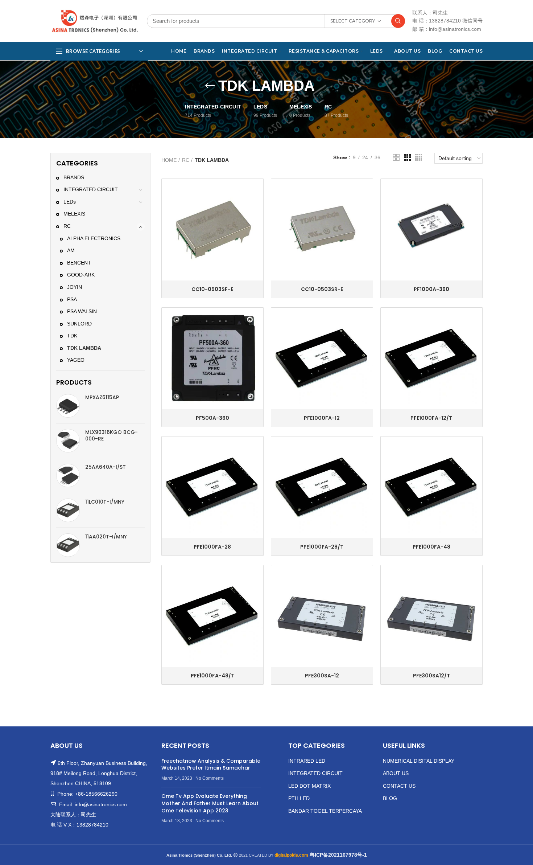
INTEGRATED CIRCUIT (90, 189)
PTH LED (299, 798)
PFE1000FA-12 (322, 418)
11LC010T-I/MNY (104, 502)
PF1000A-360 (431, 289)
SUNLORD (79, 324)
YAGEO (75, 360)
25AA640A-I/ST (105, 467)
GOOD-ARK (81, 275)
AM (71, 250)
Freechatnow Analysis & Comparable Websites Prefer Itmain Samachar (210, 764)
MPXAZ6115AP (102, 397)
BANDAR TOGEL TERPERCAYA (325, 811)
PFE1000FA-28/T (321, 547)
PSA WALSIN (82, 311)
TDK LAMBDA (84, 348)
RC (67, 226)
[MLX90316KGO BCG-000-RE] (68, 440)
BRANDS (73, 177)
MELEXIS (74, 214)
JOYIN (74, 287)
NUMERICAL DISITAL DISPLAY (418, 761)
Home (169, 160)
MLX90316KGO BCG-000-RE (111, 435)
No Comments (209, 778)
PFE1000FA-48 (431, 547)
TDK (72, 336)
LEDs (69, 202)
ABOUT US (396, 773)
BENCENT (79, 263)
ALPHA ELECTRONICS (93, 238)
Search (398, 21)
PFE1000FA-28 (212, 547)
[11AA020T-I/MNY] (68, 545)
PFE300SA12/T (431, 675)
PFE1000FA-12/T (431, 418)
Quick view (258, 191)
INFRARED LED (306, 761)
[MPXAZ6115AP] (68, 406)
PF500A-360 (212, 418)
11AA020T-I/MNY (106, 536)
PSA (72, 299)
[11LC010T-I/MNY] (68, 510)
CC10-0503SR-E (322, 289)
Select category (352, 21)
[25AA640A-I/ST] (68, 475)
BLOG (390, 798)
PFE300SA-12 (322, 675)
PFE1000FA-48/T (212, 675)
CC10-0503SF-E (212, 289)
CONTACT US (399, 786)
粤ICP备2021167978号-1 (338, 855)
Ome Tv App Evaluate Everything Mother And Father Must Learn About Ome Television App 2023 (210, 803)
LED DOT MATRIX (309, 786)
